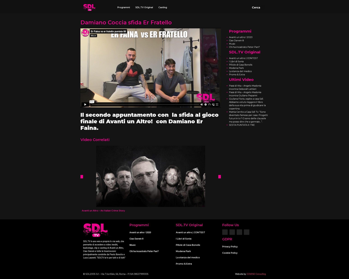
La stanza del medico (240, 71)
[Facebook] (225, 232)
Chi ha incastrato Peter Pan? (244, 47)
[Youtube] (246, 232)
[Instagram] (232, 232)
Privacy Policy (230, 246)
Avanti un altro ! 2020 (240, 37)
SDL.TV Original (144, 7)
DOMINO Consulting (256, 274)
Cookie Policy (229, 253)
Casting (162, 7)
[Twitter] (239, 232)
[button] (258, 7)
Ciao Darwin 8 (236, 40)
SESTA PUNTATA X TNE (242, 125)
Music (232, 44)
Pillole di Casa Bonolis (240, 64)
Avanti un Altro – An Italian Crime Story (103, 210)
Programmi (123, 7)
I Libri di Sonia (236, 61)
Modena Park (236, 68)
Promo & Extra (237, 74)
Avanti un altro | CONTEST (243, 58)
